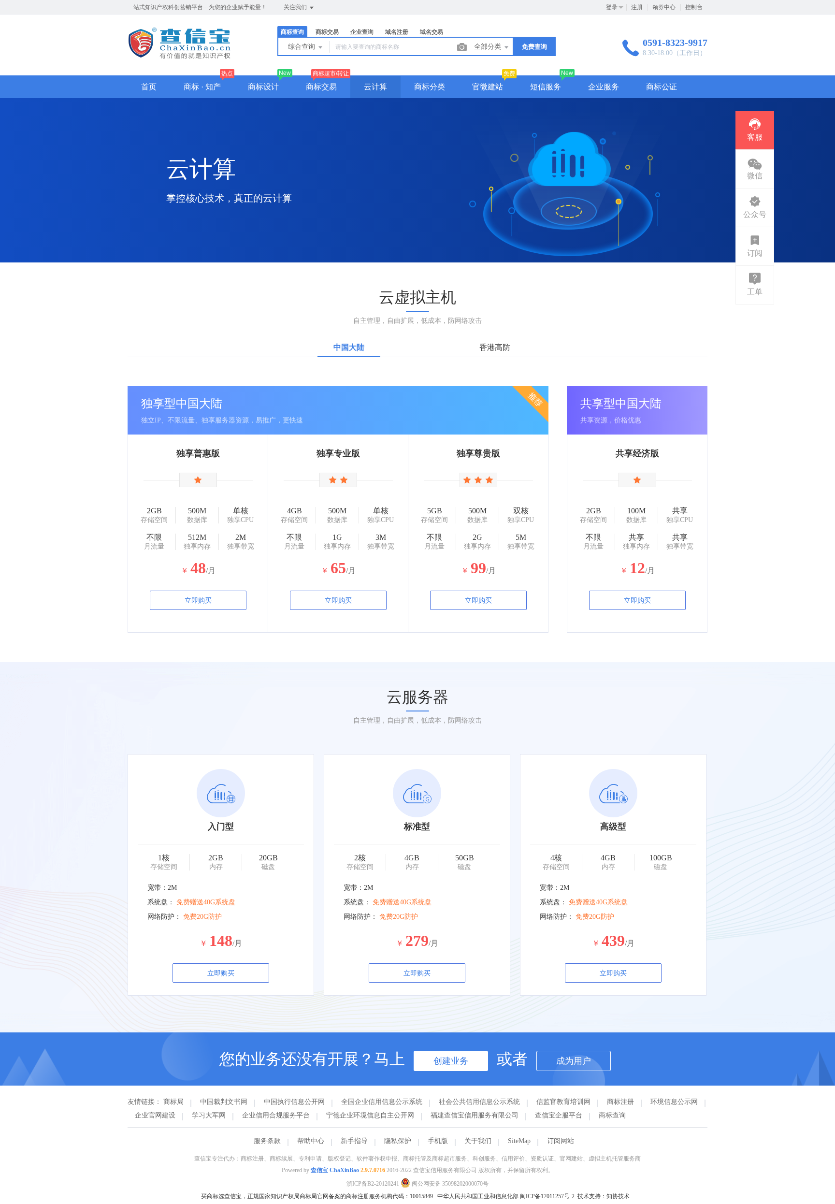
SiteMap (519, 1141)
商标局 (173, 1101)
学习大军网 (209, 1115)
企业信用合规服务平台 (276, 1115)
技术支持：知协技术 (603, 1196)
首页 (149, 87)
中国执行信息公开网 (294, 1101)
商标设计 (263, 87)
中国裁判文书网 (223, 1101)
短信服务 (545, 87)
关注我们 (296, 7)
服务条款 (267, 1141)
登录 (612, 7)
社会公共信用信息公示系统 (479, 1101)
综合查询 (302, 46)
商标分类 (429, 87)
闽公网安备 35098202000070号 (449, 1183)
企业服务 (603, 87)
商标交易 (321, 87)
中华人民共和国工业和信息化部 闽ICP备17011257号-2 (506, 1196)
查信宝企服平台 (558, 1115)
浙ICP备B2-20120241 (372, 1183)
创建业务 (450, 1061)
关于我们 (477, 1141)
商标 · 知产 (202, 87)
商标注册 (620, 1101)
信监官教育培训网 (563, 1101)
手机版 (438, 1141)
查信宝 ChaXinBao (335, 1170)
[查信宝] (179, 55)
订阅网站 (560, 1141)
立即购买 (198, 600)
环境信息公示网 (674, 1101)
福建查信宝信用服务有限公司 (474, 1115)
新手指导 (354, 1141)
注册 (637, 7)
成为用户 (573, 1061)
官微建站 (487, 87)
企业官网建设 (155, 1115)
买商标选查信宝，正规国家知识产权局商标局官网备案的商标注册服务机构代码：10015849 (317, 1196)
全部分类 (488, 46)
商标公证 (661, 87)
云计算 (375, 87)
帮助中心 (310, 1141)
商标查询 (612, 1115)
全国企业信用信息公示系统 (381, 1101)
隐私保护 (397, 1141)
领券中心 (664, 7)
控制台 (694, 7)
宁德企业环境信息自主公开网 (370, 1115)
